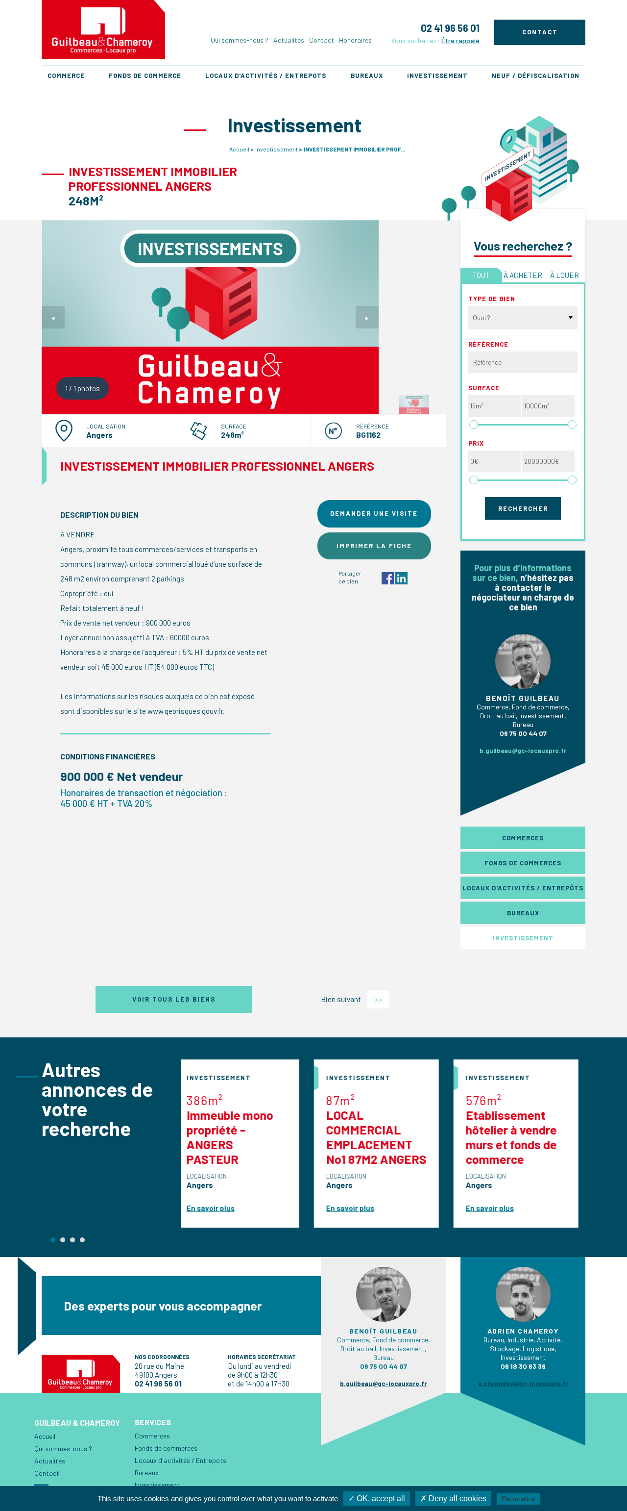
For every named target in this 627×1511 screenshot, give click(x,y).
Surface (484, 388)
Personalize (518, 1499)
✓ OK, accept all (376, 1498)
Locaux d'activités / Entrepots (265, 75)
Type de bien (491, 298)
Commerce (66, 75)
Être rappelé (460, 40)
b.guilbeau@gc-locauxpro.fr (523, 751)
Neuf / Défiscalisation (535, 75)
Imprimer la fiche (374, 546)
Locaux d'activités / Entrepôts (522, 888)
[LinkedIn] (401, 577)
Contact (321, 40)
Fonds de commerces (522, 863)
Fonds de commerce (145, 75)
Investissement (437, 75)
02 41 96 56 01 (450, 28)
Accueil (239, 149)
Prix (476, 443)
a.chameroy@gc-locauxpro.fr (523, 1396)
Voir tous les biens (174, 999)
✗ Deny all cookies (453, 1498)
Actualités (288, 40)
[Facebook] (388, 577)
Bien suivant (351, 999)
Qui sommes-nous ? (239, 40)
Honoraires (355, 40)
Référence (488, 344)
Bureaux (367, 75)
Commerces (523, 838)
